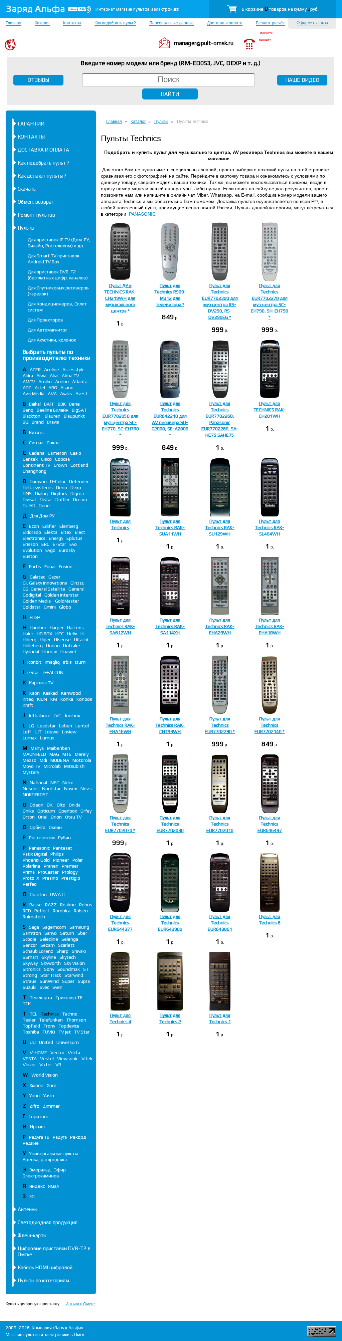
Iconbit (34, 662)
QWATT (58, 894)
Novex (70, 788)
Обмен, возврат (36, 202)
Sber (82, 933)
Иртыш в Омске (80, 1304)
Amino (62, 381)
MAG (54, 754)
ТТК (27, 1003)
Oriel (42, 817)
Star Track (50, 975)
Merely (82, 754)
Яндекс (37, 1186)
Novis (86, 788)
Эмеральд (40, 1169)
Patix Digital (35, 854)
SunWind (49, 981)
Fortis (35, 566)
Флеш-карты (32, 1235)
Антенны (27, 1209)
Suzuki (29, 987)
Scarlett (66, 945)
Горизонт (39, 1116)
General (76, 589)
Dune (44, 505)
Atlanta (80, 381)
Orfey (86, 811)
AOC (27, 387)
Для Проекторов (45, 319)
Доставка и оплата (224, 23)
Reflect (41, 910)
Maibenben (58, 748)
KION (42, 699)
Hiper (45, 639)
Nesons (31, 788)
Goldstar (31, 607)
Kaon (34, 693)
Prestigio (70, 878)
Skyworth (51, 963)
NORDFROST (35, 794)
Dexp (75, 487)
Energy (56, 538)
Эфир (60, 1169)
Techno (69, 1014)
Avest (81, 393)
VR (58, 1064)
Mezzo (29, 760)
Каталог (42, 23)
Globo (65, 607)
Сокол (53, 442)
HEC (59, 633)
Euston (30, 556)
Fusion (65, 566)
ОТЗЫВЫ (38, 80)
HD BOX (44, 633)
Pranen (51, 866)
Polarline (31, 866)
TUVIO (48, 1032)
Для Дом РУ (42, 515)
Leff (27, 731)
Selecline (49, 939)
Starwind (73, 975)
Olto (61, 805)
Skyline (49, 957)
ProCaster (48, 872)
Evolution (32, 550)
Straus (29, 981)
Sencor (30, 945)
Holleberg (33, 645)
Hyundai (31, 651)
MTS (66, 754)
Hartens (75, 627)
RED (27, 910)
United (46, 1042)
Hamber (38, 627)
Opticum (46, 811)
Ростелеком (42, 837)
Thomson (76, 1020)
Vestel (47, 1058)
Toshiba (31, 1032)
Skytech (67, 957)
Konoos (84, 699)
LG (31, 725)
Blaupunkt (74, 416)
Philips (57, 854)
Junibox (72, 715)
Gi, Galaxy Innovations (45, 583)
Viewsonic (67, 1058)
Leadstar (46, 725)
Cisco (46, 459)
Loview (69, 731)
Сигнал (36, 442)
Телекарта (41, 997)
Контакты (72, 23)
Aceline (51, 369)
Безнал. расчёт (270, 23)
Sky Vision (74, 963)
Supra (84, 981)
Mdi (43, 760)
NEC (54, 782)
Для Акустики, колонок (52, 340)
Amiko (45, 381)
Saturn (67, 933)
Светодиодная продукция (47, 1222)
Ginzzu (77, 583)
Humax (49, 651)
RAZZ (51, 904)
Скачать (27, 189)
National (38, 782)
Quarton (38, 894)
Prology (69, 872)
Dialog (41, 493)
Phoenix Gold (36, 860)
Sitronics (32, 969)
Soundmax (68, 969)
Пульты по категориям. (44, 1280)
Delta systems (38, 487)
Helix (72, 633)
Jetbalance (39, 715)
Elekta (50, 532)
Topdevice (68, 1026)
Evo (73, 544)
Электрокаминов (41, 1175)
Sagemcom (54, 927)
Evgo (50, 550)
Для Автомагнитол (47, 329)
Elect (80, 532)
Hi (82, 633)
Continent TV (36, 465)
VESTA (30, 1058)
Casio (75, 453)
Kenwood (71, 693)
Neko (67, 782)
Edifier (49, 526)
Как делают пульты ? (42, 176)
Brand (38, 422)
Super (68, 981)
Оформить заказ (312, 22)
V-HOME (38, 1052)
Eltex (66, 532)
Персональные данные (171, 23)
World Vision (44, 1075)
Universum (67, 1042)
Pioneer (61, 860)
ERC (45, 544)
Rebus (85, 904)
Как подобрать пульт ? (43, 163)
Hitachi (81, 639)
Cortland (79, 465)
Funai (49, 566)
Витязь (36, 432)
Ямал (53, 1186)
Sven (57, 987)
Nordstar (51, 788)
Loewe (52, 731)
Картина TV (41, 682)
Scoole (29, 939)
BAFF (49, 404)
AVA (52, 393)
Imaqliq (52, 662)
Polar (77, 860)
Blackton (32, 416)
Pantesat (62, 848)
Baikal (35, 404)
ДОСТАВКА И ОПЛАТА (43, 150)
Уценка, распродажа (45, 1159)
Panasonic (39, 848)
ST (86, 969)
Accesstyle (73, 369)
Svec (44, 987)
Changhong (34, 471)
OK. (50, 805)
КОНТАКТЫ (31, 137)
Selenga (69, 939)
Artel (40, 387)
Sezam (47, 945)
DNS (27, 493)
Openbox (67, 811)
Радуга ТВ (39, 1137)
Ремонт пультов (36, 215)
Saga (34, 927)
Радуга (60, 1137)
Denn (61, 487)
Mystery (31, 772)
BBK (62, 404)
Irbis (67, 662)
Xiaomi (36, 1085)
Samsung (79, 927)
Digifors (59, 493)
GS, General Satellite (44, 589)
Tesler (29, 1020)
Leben (65, 725)
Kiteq (28, 699)
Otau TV (73, 817)
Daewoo (38, 481)
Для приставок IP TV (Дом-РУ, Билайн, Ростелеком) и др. (59, 242)
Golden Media (37, 601)
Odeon (36, 805)
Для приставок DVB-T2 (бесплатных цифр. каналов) (58, 274)
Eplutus (74, 538)
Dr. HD (29, 505)
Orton (29, 817)
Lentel (82, 725)
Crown (60, 465)
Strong (30, 975)
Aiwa (41, 375)
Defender (79, 481)
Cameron (57, 453)
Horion (53, 645)
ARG (52, 387)
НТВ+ (35, 617)
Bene (74, 404)
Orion (56, 817)
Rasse (35, 904)
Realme (68, 904)
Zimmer (51, 1106)
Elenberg (68, 526)
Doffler (62, 499)
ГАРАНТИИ (31, 124)
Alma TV (70, 375)
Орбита (37, 827)
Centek (30, 459)
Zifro (34, 1106)
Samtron (32, 933)
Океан (55, 827)
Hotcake (71, 645)
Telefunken (51, 1020)
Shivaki (79, 951)
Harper (57, 627)
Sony (49, 969)
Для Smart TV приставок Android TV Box (53, 258)
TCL (33, 1014)
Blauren (52, 416)
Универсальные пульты (53, 1153)
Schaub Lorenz (38, 951)
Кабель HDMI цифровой (45, 1267)
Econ (34, 526)
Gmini (50, 607)
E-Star (59, 544)
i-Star (33, 672)
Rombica (61, 910)
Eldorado (32, 532)
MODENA (59, 760)
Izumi (81, 662)
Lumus (47, 737)
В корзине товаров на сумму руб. (280, 9)
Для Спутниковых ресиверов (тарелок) (58, 290)
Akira (28, 375)
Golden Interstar (61, 595)
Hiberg (29, 639)
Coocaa (62, 459)
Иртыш (37, 1126)
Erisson (30, 544)
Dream (80, 499)
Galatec (37, 577)
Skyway (30, 963)
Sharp (62, 951)
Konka (66, 699)
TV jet (64, 1032)
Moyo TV (31, 766)
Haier (28, 633)
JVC (57, 715)
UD (33, 1042)
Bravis (53, 422)
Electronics (34, 538)
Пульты (26, 228)
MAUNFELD (34, 754)
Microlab (52, 766)
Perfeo (30, 884)
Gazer (54, 577)
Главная (13, 23)
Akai (54, 375)
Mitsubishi (75, 766)
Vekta (74, 1052)
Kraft (28, 705)
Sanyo (50, 933)
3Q (32, 1196)
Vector (57, 1052)
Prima (29, 872)
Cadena (36, 453)
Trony (49, 1026)
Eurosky (67, 550)
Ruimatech (34, 916)
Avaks (66, 393)
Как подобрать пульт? (115, 23)
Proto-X (31, 878)
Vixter (45, 1064)
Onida (74, 805)
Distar (46, 499)
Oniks (28, 811)
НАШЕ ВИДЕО (302, 80)
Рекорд (78, 1137)
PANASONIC (142, 214)
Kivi (53, 699)
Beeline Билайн (52, 410)
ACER (35, 369)
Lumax (30, 737)
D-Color (58, 481)
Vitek (87, 1058)
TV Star (82, 1032)
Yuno (34, 1095)
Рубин (64, 837)
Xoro (51, 1085)
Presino (50, 878)
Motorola (81, 760)
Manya (37, 748)
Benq (28, 410)
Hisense (62, 639)
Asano (66, 387)
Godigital (32, 595)
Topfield (31, 1026)
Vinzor (29, 1064)
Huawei (68, 651)
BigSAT (79, 410)
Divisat (29, 499)
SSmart (30, 957)
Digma (77, 493)
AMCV (29, 381)
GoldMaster (67, 601)
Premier (70, 866)
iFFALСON (53, 672)
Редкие (31, 1143)
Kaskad (50, 693)
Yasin (48, 1095)
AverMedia (33, 393)
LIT (38, 731)
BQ (25, 422)
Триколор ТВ (68, 997)
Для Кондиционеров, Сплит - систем (59, 306)
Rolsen (81, 910)
